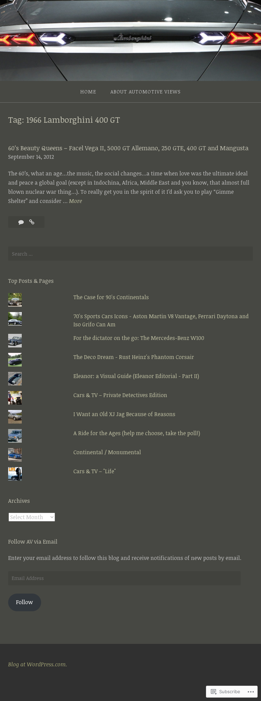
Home (88, 91)
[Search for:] (130, 253)
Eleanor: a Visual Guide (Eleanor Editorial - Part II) (136, 376)
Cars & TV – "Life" (94, 471)
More (75, 201)
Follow (24, 602)
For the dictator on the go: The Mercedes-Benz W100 (138, 338)
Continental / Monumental (107, 452)
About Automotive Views (145, 91)
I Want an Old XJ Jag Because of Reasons (124, 414)
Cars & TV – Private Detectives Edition (120, 395)
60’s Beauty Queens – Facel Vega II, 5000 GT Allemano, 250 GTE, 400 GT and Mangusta (128, 148)
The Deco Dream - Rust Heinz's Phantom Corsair (133, 357)
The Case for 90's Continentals (111, 297)
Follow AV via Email (32, 541)
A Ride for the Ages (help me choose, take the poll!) (136, 433)
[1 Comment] (21, 222)
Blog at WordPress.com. (37, 664)
